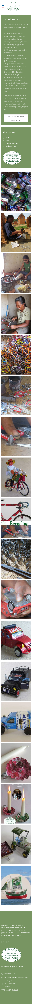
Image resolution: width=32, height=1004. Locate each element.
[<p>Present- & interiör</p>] (3, 143)
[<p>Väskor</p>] (3, 141)
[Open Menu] (30, 7)
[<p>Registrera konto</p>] (3, 146)
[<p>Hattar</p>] (3, 138)
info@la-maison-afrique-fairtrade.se (16, 977)
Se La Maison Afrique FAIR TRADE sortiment (16, 118)
